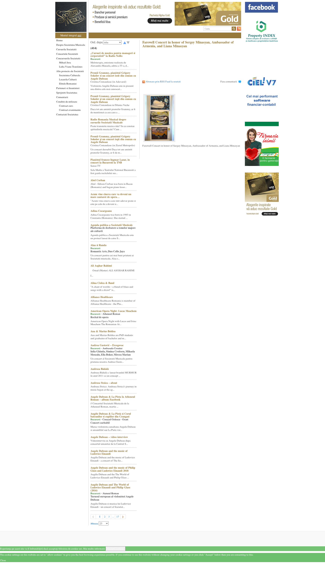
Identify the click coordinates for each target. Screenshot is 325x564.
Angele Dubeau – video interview (109, 437)
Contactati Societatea (67, 114)
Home (59, 40)
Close (3, 560)
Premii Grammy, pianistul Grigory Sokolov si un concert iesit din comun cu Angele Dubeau (113, 76)
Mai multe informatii (94, 548)
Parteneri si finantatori (68, 88)
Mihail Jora (65, 62)
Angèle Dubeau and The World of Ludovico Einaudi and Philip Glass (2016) (110, 487)
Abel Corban (97, 180)
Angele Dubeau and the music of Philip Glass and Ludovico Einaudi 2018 (112, 469)
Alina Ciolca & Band (102, 283)
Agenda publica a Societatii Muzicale (111, 225)
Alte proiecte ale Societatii (70, 71)
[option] (165, 14)
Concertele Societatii (67, 53)
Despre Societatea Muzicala (70, 44)
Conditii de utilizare (66, 101)
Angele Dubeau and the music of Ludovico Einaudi (109, 452)
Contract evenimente (70, 110)
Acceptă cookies (115, 548)
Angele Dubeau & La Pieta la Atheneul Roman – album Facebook (112, 398)
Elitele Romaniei (68, 83)
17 (117, 516)
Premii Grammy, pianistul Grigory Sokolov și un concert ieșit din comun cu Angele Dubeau (113, 99)
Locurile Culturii (68, 79)
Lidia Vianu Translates (70, 66)
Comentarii (62, 97)
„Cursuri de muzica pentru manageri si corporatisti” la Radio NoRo (112, 54)
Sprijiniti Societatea (66, 92)
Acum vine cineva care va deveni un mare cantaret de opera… (110, 195)
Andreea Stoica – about (103, 383)
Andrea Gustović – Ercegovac (107, 345)
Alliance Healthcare (101, 297)
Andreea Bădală (99, 369)
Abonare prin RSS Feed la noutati (163, 81)
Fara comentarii (228, 81)
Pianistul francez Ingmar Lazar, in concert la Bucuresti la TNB (110, 161)
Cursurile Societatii (66, 49)
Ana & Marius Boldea (102, 331)
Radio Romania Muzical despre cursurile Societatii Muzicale (108, 120)
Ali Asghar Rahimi (101, 266)
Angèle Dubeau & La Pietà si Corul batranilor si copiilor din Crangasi (110, 415)
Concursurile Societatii (68, 58)
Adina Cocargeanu (101, 211)
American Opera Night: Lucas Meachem (113, 311)
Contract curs (66, 105)
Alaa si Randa (98, 245)
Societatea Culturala (69, 75)
